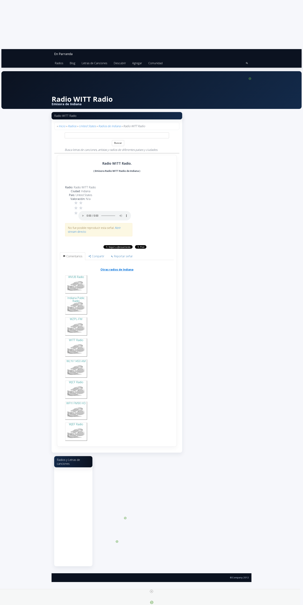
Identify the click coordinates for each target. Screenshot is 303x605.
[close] (151, 591)
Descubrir (120, 63)
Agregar (137, 63)
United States (87, 126)
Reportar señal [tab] (122, 256)
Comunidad (155, 63)
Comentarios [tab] (74, 256)
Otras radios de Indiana (116, 269)
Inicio (62, 126)
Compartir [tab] (97, 256)
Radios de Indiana (109, 126)
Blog (72, 63)
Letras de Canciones (94, 63)
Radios (59, 63)
